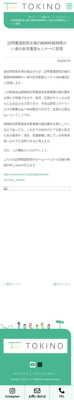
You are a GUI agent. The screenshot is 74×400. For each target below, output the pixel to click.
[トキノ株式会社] (32, 6)
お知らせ (45, 17)
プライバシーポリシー (45, 373)
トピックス (61, 17)
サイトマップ (20, 373)
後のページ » (61, 284)
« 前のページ (12, 284)
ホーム (32, 17)
